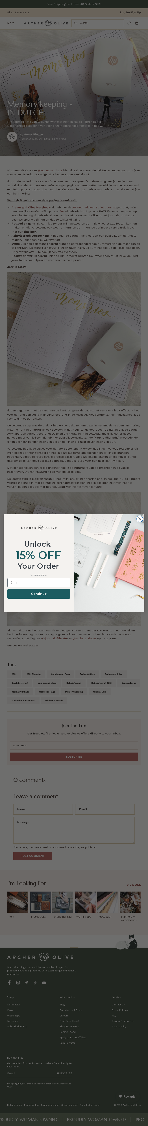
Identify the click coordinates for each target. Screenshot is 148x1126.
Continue (39, 594)
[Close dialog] (140, 519)
